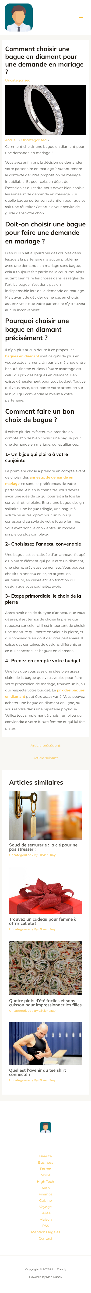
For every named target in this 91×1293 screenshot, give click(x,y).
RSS (45, 1226)
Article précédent (45, 745)
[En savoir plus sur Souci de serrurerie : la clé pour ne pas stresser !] (45, 815)
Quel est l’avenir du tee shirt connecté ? (37, 1072)
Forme (45, 1169)
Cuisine (45, 1200)
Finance (45, 1194)
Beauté (45, 1156)
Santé (46, 1213)
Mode (45, 1175)
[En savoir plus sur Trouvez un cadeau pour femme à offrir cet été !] (45, 890)
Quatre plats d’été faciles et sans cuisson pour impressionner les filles (45, 1003)
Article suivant (45, 758)
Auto (46, 1188)
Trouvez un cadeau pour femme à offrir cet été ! (43, 921)
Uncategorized (18, 80)
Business (45, 1162)
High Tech (45, 1182)
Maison (45, 1219)
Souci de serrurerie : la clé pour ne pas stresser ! (43, 847)
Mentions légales (45, 1232)
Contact (45, 1238)
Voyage (45, 1207)
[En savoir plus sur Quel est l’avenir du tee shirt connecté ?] (45, 1043)
